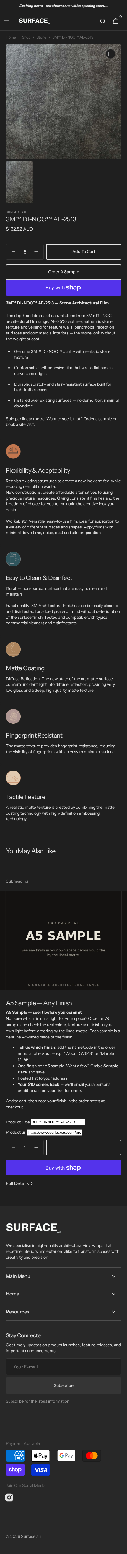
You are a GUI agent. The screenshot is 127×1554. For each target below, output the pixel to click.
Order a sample (63, 271)
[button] (8, 21)
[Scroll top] (120, 1547)
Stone (41, 37)
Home (11, 37)
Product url (16, 1132)
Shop (26, 37)
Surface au (30, 1536)
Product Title (18, 1122)
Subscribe (64, 1385)
